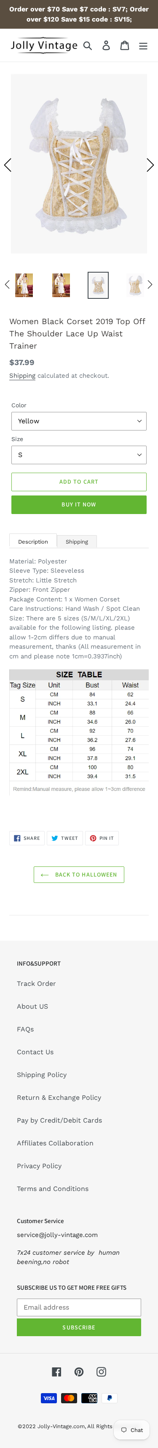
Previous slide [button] (7, 165)
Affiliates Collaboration (55, 1143)
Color (19, 405)
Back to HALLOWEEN (85, 874)
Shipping (22, 375)
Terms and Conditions (52, 1189)
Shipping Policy (42, 1075)
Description (33, 542)
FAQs (25, 1029)
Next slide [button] (150, 165)
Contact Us (35, 1052)
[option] (79, 165)
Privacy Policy (39, 1166)
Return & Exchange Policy (59, 1097)
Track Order (36, 984)
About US (32, 1006)
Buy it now (79, 504)
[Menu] (143, 45)
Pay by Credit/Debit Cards (59, 1120)
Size (17, 439)
